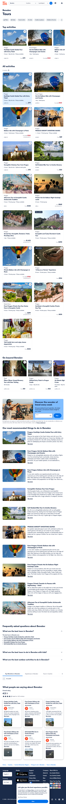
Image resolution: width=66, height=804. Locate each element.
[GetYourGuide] (5, 3)
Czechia (10, 765)
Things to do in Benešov (38, 765)
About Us (45, 773)
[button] (15, 45)
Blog (44, 778)
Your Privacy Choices (34, 780)
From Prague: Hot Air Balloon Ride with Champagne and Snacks (22, 638)
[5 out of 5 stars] (12, 705)
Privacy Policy (32, 778)
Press (44, 780)
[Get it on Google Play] (22, 774)
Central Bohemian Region (21, 765)
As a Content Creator (55, 775)
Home (4, 765)
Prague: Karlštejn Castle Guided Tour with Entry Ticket (19, 637)
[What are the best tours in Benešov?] (61, 631)
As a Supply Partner (55, 773)
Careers (45, 775)
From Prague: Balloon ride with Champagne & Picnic (18, 640)
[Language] (55, 3)
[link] (15, 45)
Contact (31, 773)
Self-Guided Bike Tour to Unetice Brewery (15, 644)
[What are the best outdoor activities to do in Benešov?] (61, 659)
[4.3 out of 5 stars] (7, 696)
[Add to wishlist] (24, 31)
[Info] (8, 70)
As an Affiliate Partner (55, 778)
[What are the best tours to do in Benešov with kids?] (61, 652)
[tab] (13, 674)
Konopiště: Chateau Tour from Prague (14, 642)
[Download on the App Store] (22, 780)
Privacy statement (40, 422)
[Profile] (61, 3)
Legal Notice (32, 775)
